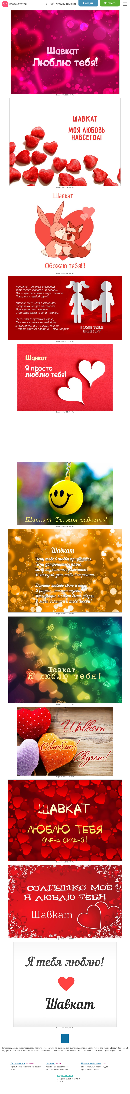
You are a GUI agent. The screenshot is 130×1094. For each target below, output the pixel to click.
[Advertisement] (65, 437)
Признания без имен (91, 1063)
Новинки (50, 1063)
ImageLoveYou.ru (65, 1075)
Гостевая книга (17, 1063)
